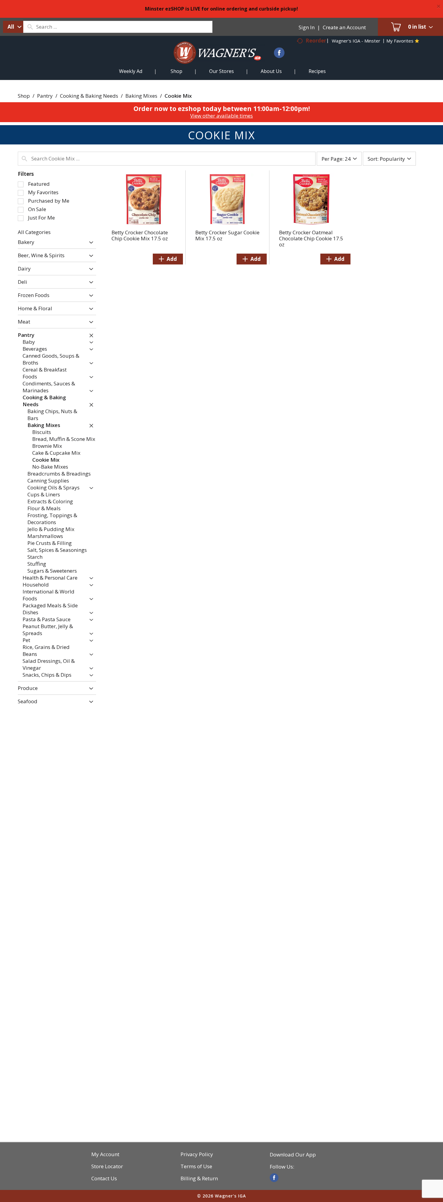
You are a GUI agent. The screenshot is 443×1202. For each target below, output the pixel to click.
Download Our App (293, 1155)
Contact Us (104, 1178)
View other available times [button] (221, 115)
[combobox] (13, 27)
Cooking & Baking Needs (89, 95)
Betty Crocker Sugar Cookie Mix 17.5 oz (227, 235)
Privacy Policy (197, 1154)
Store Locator (107, 1166)
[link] (274, 1177)
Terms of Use (196, 1166)
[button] (89, 243)
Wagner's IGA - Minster (356, 41)
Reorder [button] (316, 40)
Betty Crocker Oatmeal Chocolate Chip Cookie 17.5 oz (311, 238)
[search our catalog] (29, 27)
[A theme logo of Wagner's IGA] (213, 60)
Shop (24, 95)
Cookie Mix (178, 95)
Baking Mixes (141, 95)
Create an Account (344, 27)
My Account (105, 1154)
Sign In (307, 27)
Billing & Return (199, 1178)
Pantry (45, 95)
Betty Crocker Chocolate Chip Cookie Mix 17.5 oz (140, 235)
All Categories (34, 232)
